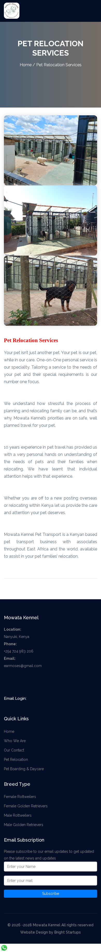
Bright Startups (67, 932)
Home (26, 64)
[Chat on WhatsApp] (4, 947)
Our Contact (14, 750)
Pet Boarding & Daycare (24, 769)
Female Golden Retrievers (26, 806)
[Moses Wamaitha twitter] (18, 682)
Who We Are (15, 741)
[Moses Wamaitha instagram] (29, 682)
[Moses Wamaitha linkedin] (40, 682)
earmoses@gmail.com (23, 666)
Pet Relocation (16, 759)
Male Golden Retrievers (23, 825)
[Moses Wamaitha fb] (8, 682)
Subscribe (50, 893)
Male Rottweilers (18, 815)
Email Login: (15, 698)
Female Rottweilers (20, 797)
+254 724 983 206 (18, 651)
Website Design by (37, 932)
